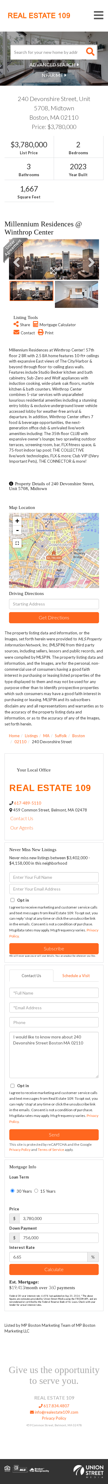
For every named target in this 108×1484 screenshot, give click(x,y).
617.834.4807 (56, 1405)
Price (14, 1209)
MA (46, 735)
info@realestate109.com (56, 1412)
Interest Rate (22, 1247)
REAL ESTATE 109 (39, 16)
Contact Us (21, 818)
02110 (20, 741)
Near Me (52, 75)
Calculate (54, 1269)
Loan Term (19, 1177)
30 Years (24, 1191)
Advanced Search (52, 64)
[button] (90, 52)
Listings (31, 735)
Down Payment (23, 1228)
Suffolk (61, 735)
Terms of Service (51, 1149)
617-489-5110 (27, 803)
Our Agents (21, 827)
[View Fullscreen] (17, 543)
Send (54, 1134)
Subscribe (54, 948)
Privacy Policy (20, 1149)
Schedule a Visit (76, 975)
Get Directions (54, 617)
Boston (78, 735)
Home (14, 735)
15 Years (47, 1191)
